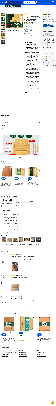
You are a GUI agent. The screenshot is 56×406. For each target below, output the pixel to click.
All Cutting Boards (5, 356)
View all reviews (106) (21, 309)
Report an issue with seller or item (50, 60)
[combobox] (30, 2)
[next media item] (21, 21)
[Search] (35, 2)
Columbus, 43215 (48, 47)
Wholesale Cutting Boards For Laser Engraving (9, 352)
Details (53, 62)
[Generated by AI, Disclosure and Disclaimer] (39, 89)
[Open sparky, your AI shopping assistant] (52, 402)
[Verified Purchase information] (21, 254)
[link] (48, 19)
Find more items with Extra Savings (50, 21)
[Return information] (50, 24)
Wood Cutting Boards (5, 354)
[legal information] (51, 22)
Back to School (25, 5)
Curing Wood (21, 350)
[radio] (26, 30)
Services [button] (11, 5)
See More (20, 157)
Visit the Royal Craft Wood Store (29, 14)
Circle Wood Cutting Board (6, 350)
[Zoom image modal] (21, 19)
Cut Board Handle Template (41, 352)
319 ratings (32, 23)
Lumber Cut (38, 350)
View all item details (29, 88)
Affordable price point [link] (8, 214)
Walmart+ (42, 5)
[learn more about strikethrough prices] (45, 16)
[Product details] (39, 119)
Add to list (46, 65)
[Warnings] (39, 129)
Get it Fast (37, 5)
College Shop (31, 5)
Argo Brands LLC (50, 53)
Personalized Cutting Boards (41, 356)
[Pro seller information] (51, 54)
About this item (5, 115)
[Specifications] (39, 122)
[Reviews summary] (30, 23)
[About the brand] (39, 132)
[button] (41, 2)
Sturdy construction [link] (7, 229)
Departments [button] (4, 5)
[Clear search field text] (33, 2)
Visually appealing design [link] (8, 217)
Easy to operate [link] (6, 223)
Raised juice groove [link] (7, 220)
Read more (13, 260)
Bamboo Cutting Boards (23, 354)
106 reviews (11, 201)
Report (22, 271)
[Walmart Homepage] (2, 2)
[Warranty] (39, 125)
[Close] (20, 5)
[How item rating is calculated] (11, 203)
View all (39, 235)
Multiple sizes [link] (6, 226)
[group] (29, 23)
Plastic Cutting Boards (23, 356)
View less (17, 232)
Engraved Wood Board (23, 352)
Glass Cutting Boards (40, 354)
